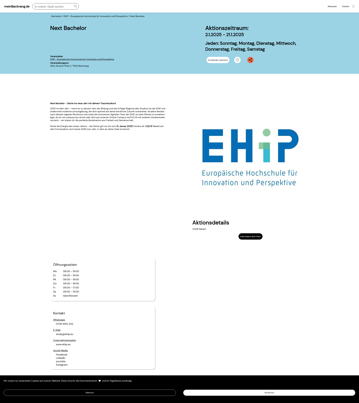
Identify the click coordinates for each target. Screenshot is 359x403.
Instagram (62, 364)
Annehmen (269, 392)
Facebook (61, 354)
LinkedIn (60, 358)
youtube (60, 361)
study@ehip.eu (64, 334)
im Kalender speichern (218, 60)
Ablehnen (90, 392)
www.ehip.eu (63, 344)
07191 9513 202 (64, 324)
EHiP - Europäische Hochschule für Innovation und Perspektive (82, 59)
